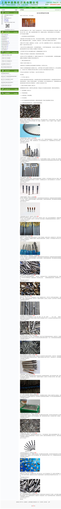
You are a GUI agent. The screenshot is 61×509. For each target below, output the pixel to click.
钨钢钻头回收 (4, 48)
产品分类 (30, 7)
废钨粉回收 (4, 39)
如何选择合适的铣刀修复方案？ (6, 85)
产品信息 (24, 7)
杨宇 (49, 502)
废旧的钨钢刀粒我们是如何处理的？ (7, 82)
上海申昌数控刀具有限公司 (24, 122)
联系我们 (48, 7)
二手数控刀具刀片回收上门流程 (6, 55)
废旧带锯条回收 (4, 44)
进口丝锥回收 (4, 49)
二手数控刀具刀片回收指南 (5, 58)
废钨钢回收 (4, 36)
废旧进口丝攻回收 (5, 43)
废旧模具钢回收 (4, 41)
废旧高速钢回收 (4, 38)
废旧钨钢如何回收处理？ (5, 73)
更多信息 (21, 499)
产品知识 (36, 7)
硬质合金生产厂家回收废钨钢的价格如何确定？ (9, 76)
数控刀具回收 (4, 34)
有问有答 (42, 7)
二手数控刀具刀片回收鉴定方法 (6, 61)
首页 (18, 7)
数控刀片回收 (4, 46)
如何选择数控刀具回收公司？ (6, 64)
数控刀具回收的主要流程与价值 (6, 67)
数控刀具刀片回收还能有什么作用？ (7, 79)
